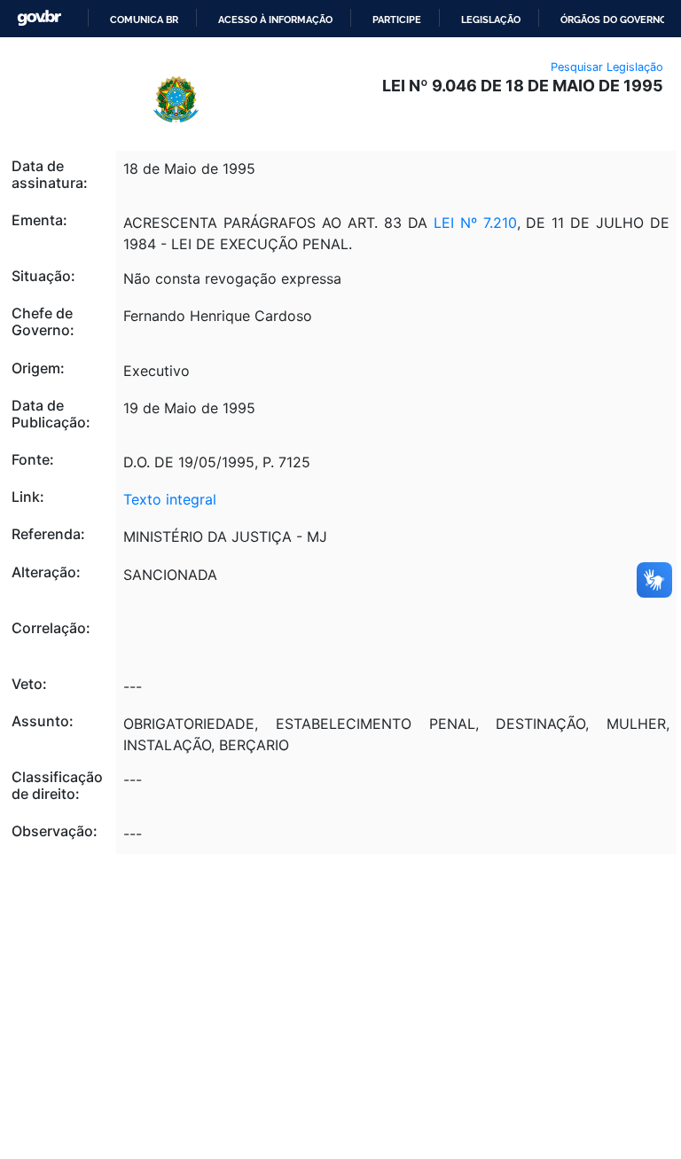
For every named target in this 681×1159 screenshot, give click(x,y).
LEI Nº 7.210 (475, 222)
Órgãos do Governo (613, 19)
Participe (396, 19)
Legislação (491, 19)
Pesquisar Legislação (607, 67)
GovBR (39, 18)
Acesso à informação (275, 19)
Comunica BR (144, 19)
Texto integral (169, 499)
